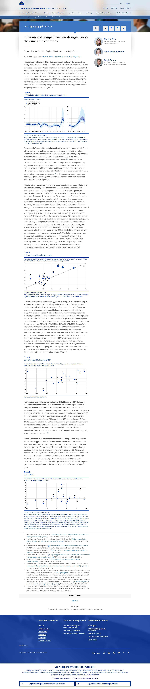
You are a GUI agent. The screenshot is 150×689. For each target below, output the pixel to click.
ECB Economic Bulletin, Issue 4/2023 (57, 57)
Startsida (22, 17)
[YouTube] (119, 653)
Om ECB (105, 8)
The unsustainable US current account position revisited (69, 546)
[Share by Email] (123, 28)
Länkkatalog (24, 645)
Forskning (89, 13)
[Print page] (96, 28)
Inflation (75, 601)
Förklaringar (42, 632)
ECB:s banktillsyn (121, 13)
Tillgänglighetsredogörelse (98, 636)
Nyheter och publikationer (103, 13)
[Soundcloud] (124, 653)
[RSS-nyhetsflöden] (128, 653)
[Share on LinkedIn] (117, 28)
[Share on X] (105, 28)
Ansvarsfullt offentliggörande (74, 633)
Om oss (41, 626)
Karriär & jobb (124, 8)
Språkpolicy (92, 639)
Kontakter (41, 638)
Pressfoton (42, 635)
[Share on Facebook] (111, 28)
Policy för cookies (94, 633)
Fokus (61, 17)
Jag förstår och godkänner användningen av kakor (47, 684)
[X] (104, 653)
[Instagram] (114, 653)
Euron (79, 13)
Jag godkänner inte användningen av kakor (103, 684)
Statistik (71, 13)
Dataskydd (92, 626)
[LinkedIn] (109, 653)
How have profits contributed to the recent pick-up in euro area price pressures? (53, 566)
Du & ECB (114, 8)
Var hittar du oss (44, 641)
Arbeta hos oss (43, 629)
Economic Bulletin (51, 17)
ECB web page (57, 573)
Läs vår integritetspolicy (62, 678)
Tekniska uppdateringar (72, 630)
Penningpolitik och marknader (31, 13)
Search (121, 3)
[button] (124, 3)
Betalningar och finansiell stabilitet (54, 13)
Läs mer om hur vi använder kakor (86, 678)
